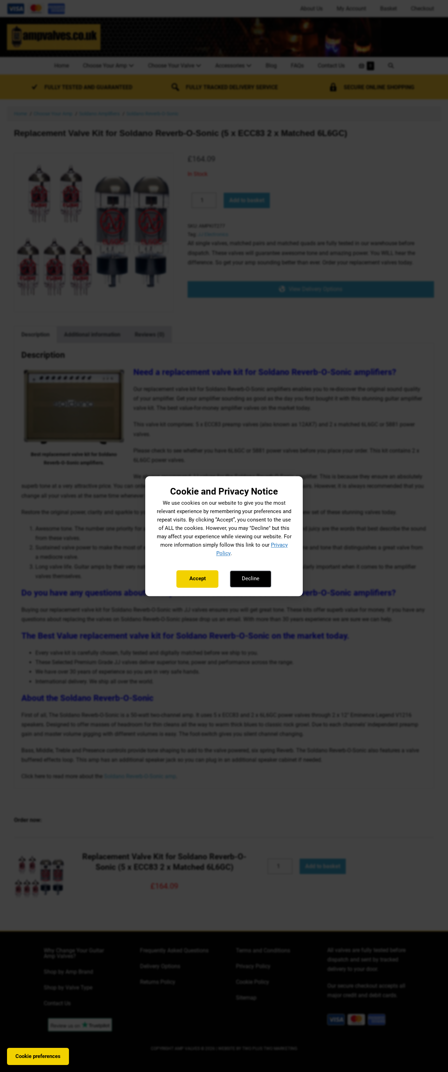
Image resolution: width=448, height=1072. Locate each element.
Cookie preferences (38, 1056)
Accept (197, 579)
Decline (250, 579)
